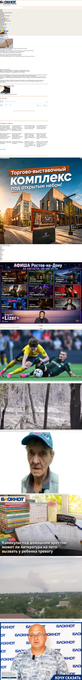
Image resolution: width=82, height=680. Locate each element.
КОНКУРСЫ (2, 14)
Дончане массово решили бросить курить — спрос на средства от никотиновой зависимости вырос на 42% (37, 621)
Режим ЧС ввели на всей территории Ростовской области (52, 381)
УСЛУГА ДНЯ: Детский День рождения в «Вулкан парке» (10, 52)
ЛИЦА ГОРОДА (3, 17)
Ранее (10, 104)
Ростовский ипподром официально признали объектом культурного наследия (13, 620)
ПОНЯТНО (9, 677)
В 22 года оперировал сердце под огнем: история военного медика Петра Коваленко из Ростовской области (49, 430)
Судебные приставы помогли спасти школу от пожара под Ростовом (32, 381)
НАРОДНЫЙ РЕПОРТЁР (4, 18)
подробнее (9, 245)
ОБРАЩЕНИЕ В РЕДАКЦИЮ (5, 20)
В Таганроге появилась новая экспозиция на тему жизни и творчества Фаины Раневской (39, 620)
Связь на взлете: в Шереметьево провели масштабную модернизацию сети (41, 556)
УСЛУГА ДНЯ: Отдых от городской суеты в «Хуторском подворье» (12, 51)
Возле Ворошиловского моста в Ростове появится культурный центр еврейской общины (67, 619)
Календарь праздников (4, 37)
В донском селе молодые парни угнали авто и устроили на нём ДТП (65, 621)
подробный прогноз (3, 245)
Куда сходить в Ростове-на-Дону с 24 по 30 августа (7, 324)
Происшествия (2, 94)
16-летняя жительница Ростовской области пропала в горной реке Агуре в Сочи (41, 619)
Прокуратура (7, 94)
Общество (2, 69)
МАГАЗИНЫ (6, 35)
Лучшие (6, 104)
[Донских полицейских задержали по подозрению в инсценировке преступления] (24, 90)
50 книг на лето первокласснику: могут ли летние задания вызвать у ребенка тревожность (15, 556)
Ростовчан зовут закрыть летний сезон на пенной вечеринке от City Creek (64, 556)
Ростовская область (13, 94)
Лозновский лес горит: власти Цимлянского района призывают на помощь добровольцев (15, 619)
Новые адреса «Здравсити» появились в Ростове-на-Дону (71, 381)
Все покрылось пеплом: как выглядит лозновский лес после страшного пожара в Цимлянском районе (16, 430)
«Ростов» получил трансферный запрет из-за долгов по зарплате (11, 381)
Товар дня (2, 38)
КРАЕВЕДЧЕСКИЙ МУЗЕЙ (5, 15)
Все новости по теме (4, 49)
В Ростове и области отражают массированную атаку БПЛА (10, 327)
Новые (1, 104)
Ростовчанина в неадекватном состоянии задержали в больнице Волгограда (13, 382)
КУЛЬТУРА (2, 16)
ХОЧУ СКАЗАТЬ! (3, 29)
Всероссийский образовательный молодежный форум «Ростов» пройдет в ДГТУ (21, 431)
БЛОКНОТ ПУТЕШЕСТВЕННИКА (6, 12)
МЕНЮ (1, 9)
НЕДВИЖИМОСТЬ (3, 19)
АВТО (1, 10)
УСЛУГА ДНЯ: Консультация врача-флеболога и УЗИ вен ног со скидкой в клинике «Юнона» (17, 50)
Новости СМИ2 (2, 149)
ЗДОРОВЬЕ (2, 13)
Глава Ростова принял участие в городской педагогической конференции (64, 620)
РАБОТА (6, 31)
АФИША (1, 11)
